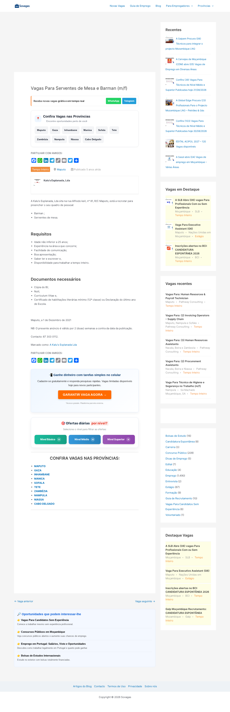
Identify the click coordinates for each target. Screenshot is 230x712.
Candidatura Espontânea (180, 441)
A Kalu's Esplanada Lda (63, 344)
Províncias (204, 5)
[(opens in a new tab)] (170, 81)
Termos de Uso (116, 686)
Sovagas (40, 5)
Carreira (170, 447)
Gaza (55, 130)
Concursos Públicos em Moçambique (43, 631)
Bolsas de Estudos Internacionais (40, 655)
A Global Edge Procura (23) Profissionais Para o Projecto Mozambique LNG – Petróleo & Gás (186, 105)
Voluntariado (173, 514)
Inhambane (70, 130)
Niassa (75, 139)
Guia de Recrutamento (179, 498)
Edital (169, 464)
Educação (171, 469)
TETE (37, 487)
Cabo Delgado (93, 139)
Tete (114, 130)
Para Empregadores (178, 5)
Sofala (101, 130)
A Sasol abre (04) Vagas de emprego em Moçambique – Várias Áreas (186, 162)
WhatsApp (113, 101)
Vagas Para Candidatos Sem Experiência (45, 620)
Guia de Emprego (140, 5)
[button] (191, 6)
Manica (88, 130)
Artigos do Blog (82, 686)
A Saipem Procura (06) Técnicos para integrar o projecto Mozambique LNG (184, 43)
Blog (158, 5)
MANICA (39, 478)
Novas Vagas (117, 5)
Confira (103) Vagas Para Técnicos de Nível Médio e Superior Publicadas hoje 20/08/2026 (186, 125)
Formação (171, 492)
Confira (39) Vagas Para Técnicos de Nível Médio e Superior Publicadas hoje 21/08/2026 (186, 84)
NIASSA (39, 499)
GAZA (37, 470)
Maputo (41, 130)
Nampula (59, 139)
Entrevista (171, 481)
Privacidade (135, 686)
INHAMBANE (42, 474)
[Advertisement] (84, 47)
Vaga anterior (23, 601)
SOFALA (39, 482)
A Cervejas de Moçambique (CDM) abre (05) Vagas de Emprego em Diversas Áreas (186, 64)
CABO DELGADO (44, 503)
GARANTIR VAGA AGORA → (85, 394)
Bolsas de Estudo (176, 435)
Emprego (171, 475)
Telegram (129, 101)
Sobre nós (151, 686)
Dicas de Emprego (176, 458)
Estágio (170, 487)
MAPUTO (40, 466)
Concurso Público (176, 452)
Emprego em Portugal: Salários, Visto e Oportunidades (53, 643)
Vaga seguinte (145, 601)
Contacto (99, 686)
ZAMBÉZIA (40, 491)
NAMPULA (40, 495)
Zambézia (42, 139)
